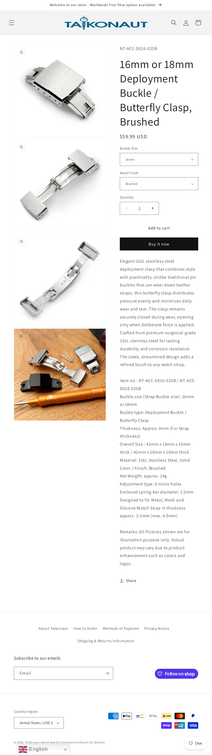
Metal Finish (129, 173)
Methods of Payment (121, 628)
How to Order (85, 628)
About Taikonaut (53, 628)
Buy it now (159, 244)
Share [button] (131, 580)
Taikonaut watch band (41, 742)
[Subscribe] (107, 673)
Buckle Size (128, 148)
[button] (12, 23)
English (37, 749)
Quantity (127, 197)
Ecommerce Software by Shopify (81, 742)
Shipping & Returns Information (106, 640)
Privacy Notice (156, 628)
